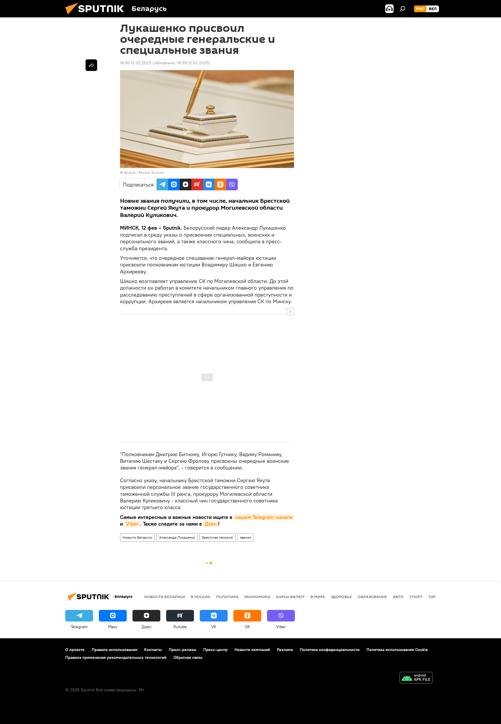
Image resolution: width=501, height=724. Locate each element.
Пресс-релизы (182, 649)
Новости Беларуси (137, 537)
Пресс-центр (215, 649)
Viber (132, 523)
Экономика (257, 596)
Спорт (415, 596)
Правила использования (114, 649)
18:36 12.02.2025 (135, 62)
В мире (318, 596)
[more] (91, 65)
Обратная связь (187, 657)
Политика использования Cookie (397, 649)
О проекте (75, 649)
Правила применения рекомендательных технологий (115, 657)
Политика (227, 596)
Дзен (211, 523)
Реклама (285, 649)
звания (245, 537)
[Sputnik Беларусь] (97, 16)
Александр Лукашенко (177, 537)
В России (200, 596)
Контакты (153, 649)
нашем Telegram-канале (264, 517)
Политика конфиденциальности (330, 649)
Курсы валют (290, 596)
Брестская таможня (217, 537)
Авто (398, 596)
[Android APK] (416, 678)
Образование (372, 596)
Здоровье (341, 596)
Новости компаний (252, 649)
